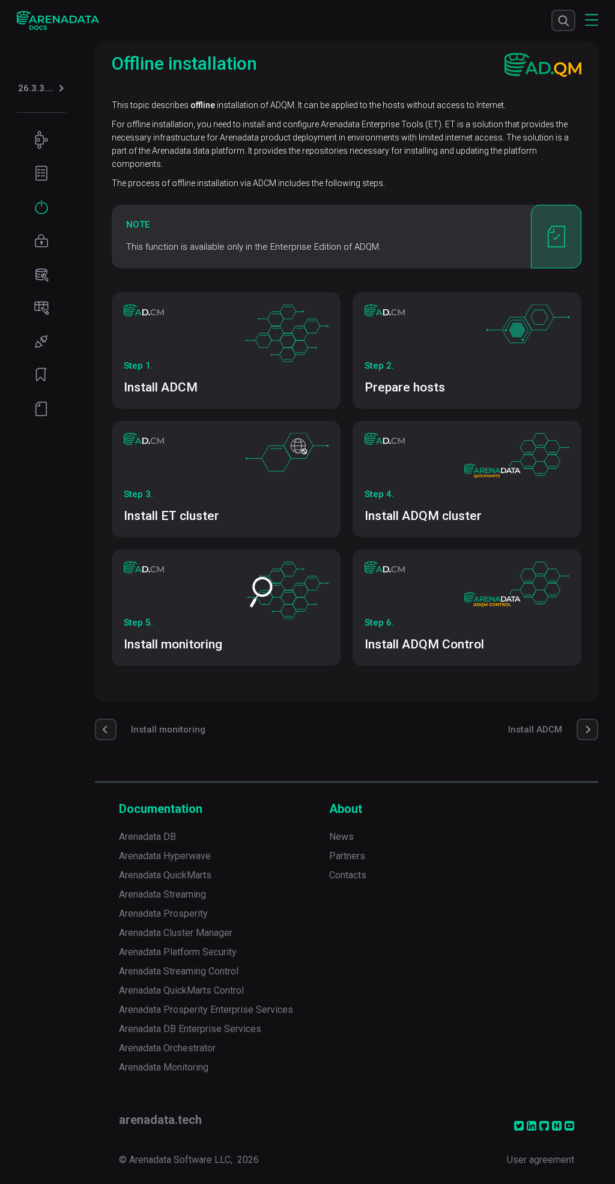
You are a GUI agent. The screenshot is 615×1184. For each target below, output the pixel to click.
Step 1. (138, 365)
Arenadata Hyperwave (165, 856)
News (341, 836)
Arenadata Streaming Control (178, 971)
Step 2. (379, 365)
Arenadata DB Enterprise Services (190, 1028)
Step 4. (379, 494)
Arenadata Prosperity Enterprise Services (206, 1009)
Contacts (347, 875)
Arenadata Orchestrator (167, 1048)
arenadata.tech (160, 1120)
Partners (347, 856)
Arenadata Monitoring (163, 1067)
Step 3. (138, 494)
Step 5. (138, 622)
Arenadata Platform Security (178, 952)
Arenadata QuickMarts (165, 875)
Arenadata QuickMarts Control (181, 990)
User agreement (540, 1159)
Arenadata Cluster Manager (175, 932)
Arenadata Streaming (162, 894)
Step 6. (379, 622)
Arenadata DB (147, 836)
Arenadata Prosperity (163, 913)
